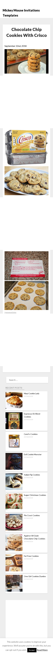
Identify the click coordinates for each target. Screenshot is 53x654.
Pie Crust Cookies (32, 515)
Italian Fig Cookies (32, 475)
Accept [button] (32, 650)
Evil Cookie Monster (33, 454)
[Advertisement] (26, 102)
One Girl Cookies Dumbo (35, 576)
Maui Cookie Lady (31, 393)
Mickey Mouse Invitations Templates (21, 12)
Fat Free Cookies (31, 556)
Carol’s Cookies (31, 434)
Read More (42, 650)
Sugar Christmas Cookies (35, 495)
